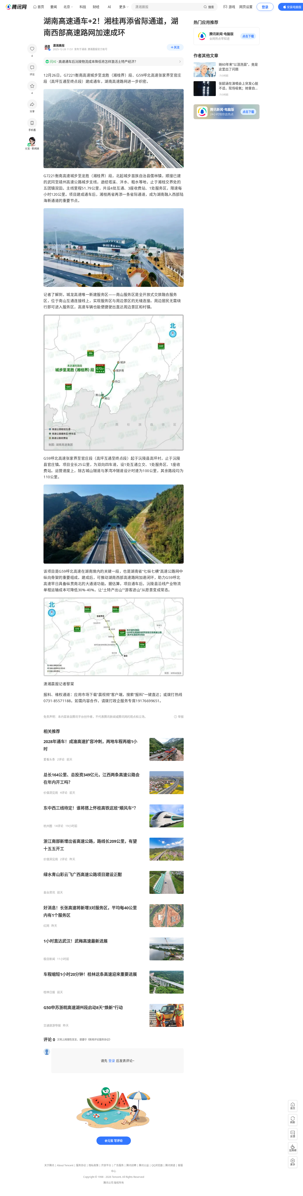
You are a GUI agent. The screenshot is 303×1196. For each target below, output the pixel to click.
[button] (248, 36)
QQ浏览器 (157, 1165)
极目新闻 (49, 958)
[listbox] (113, 878)
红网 (46, 925)
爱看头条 (49, 759)
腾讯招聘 (131, 1165)
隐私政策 (94, 1165)
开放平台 (106, 1165)
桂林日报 (49, 992)
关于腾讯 (49, 1165)
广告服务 (119, 1165)
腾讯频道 (170, 1165)
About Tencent (65, 1165)
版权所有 (119, 1182)
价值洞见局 (50, 792)
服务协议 (81, 1165)
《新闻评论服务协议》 (99, 1039)
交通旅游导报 (52, 1025)
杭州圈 (47, 825)
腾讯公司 (108, 1182)
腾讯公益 (144, 1165)
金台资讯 (49, 892)
